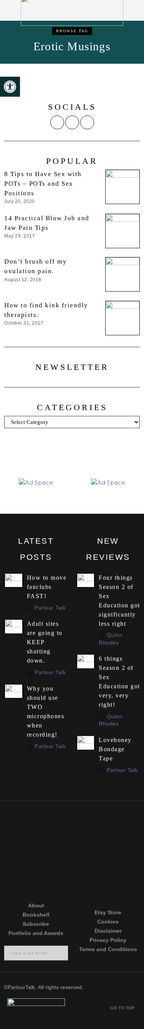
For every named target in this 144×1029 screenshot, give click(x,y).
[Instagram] (72, 122)
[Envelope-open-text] (110, 880)
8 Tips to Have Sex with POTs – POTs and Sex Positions (43, 183)
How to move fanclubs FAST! (47, 586)
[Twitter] (57, 122)
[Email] (87, 122)
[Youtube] (110, 851)
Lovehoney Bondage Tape (115, 749)
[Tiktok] (33, 851)
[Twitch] (33, 880)
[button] (59, 953)
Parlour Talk (50, 608)
